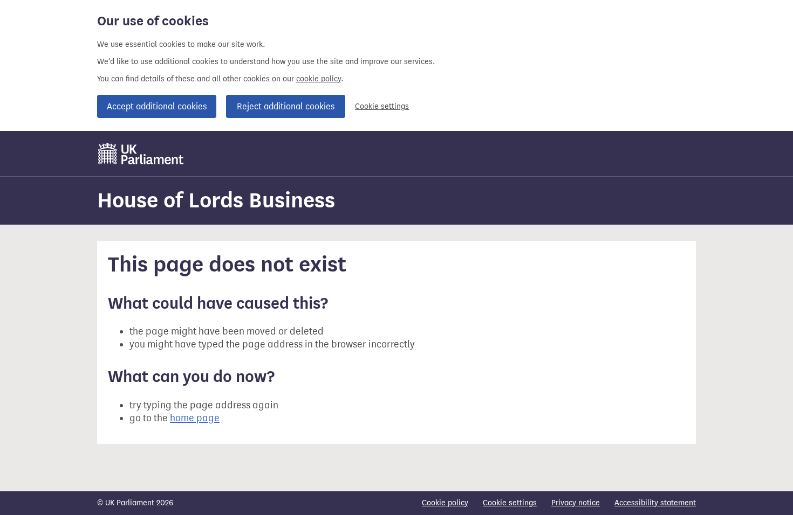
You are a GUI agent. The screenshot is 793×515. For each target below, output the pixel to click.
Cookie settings (382, 106)
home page (195, 418)
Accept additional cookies (157, 106)
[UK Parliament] (141, 153)
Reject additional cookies (285, 106)
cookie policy (318, 78)
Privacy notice (575, 502)
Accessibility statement (655, 502)
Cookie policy (445, 502)
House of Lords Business (216, 200)
